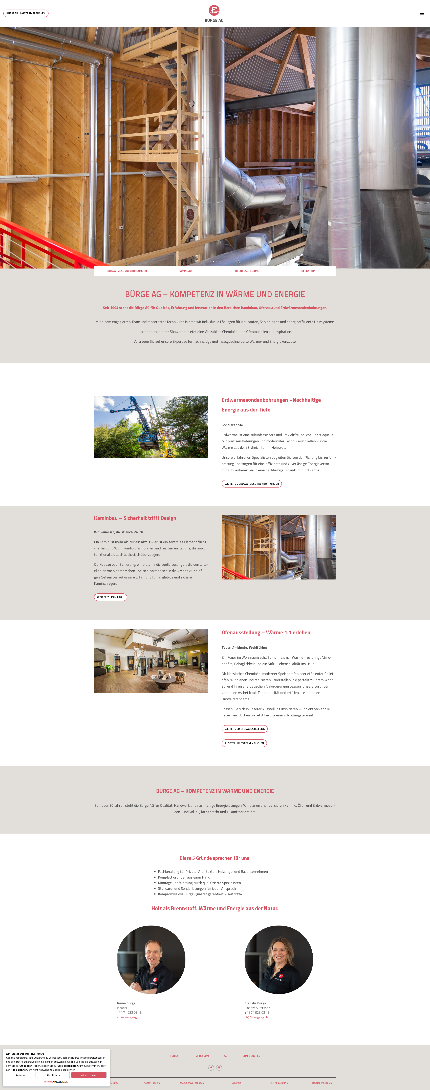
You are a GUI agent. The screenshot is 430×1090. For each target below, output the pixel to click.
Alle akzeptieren (89, 1075)
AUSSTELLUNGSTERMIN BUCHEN (26, 13)
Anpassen (21, 1075)
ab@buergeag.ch (129, 1017)
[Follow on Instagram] (219, 1068)
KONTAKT (175, 1056)
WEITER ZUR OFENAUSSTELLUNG (245, 729)
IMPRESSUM (202, 1056)
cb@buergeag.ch (256, 1017)
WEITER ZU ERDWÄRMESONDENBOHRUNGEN (252, 484)
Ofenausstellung (247, 271)
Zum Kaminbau (359, 147)
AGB (225, 1056)
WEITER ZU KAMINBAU (110, 597)
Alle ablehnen (53, 1075)
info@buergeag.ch (321, 1083)
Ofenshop (308, 271)
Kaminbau (185, 271)
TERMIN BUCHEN (250, 1056)
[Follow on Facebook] (211, 1068)
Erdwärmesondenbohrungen (127, 271)
